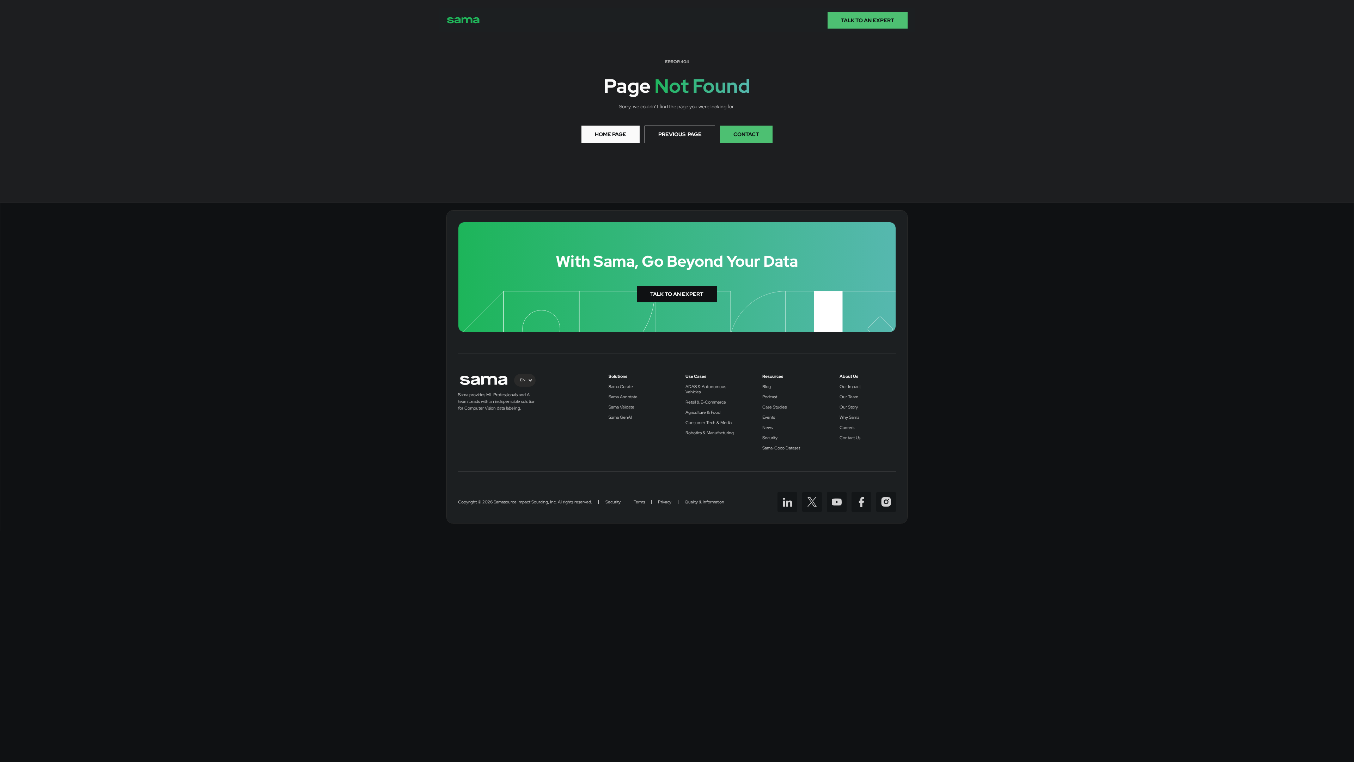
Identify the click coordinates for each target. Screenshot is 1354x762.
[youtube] (837, 502)
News (767, 427)
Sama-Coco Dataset (781, 448)
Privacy (664, 502)
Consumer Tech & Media (708, 422)
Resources (772, 376)
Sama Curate (621, 386)
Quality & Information (704, 502)
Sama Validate (621, 407)
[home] (463, 20)
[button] (525, 380)
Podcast (769, 397)
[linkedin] (787, 502)
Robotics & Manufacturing (709, 433)
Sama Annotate (623, 397)
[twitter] (812, 502)
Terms (639, 502)
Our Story (849, 407)
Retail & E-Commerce (705, 402)
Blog (766, 386)
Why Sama (849, 417)
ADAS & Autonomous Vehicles (705, 389)
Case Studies (774, 407)
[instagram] (886, 502)
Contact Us (850, 438)
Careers (847, 427)
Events (768, 417)
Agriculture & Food (702, 412)
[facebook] (861, 502)
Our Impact (850, 386)
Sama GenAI (620, 417)
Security (769, 438)
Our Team (849, 397)
